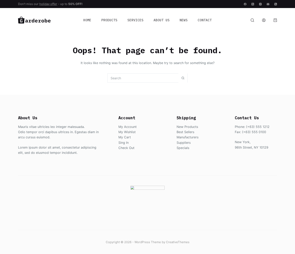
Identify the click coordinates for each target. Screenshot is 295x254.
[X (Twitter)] (252, 4)
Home (87, 20)
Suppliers (184, 143)
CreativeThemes (177, 242)
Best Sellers (185, 132)
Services (135, 20)
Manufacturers (187, 137)
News (184, 20)
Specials (183, 148)
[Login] (264, 20)
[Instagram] (260, 4)
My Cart (124, 137)
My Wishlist (127, 132)
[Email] (268, 4)
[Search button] (182, 78)
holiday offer (48, 4)
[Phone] (275, 4)
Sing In (123, 143)
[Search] (252, 20)
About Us (162, 20)
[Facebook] (245, 4)
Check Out (126, 148)
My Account (127, 127)
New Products (187, 127)
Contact (205, 20)
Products (109, 20)
